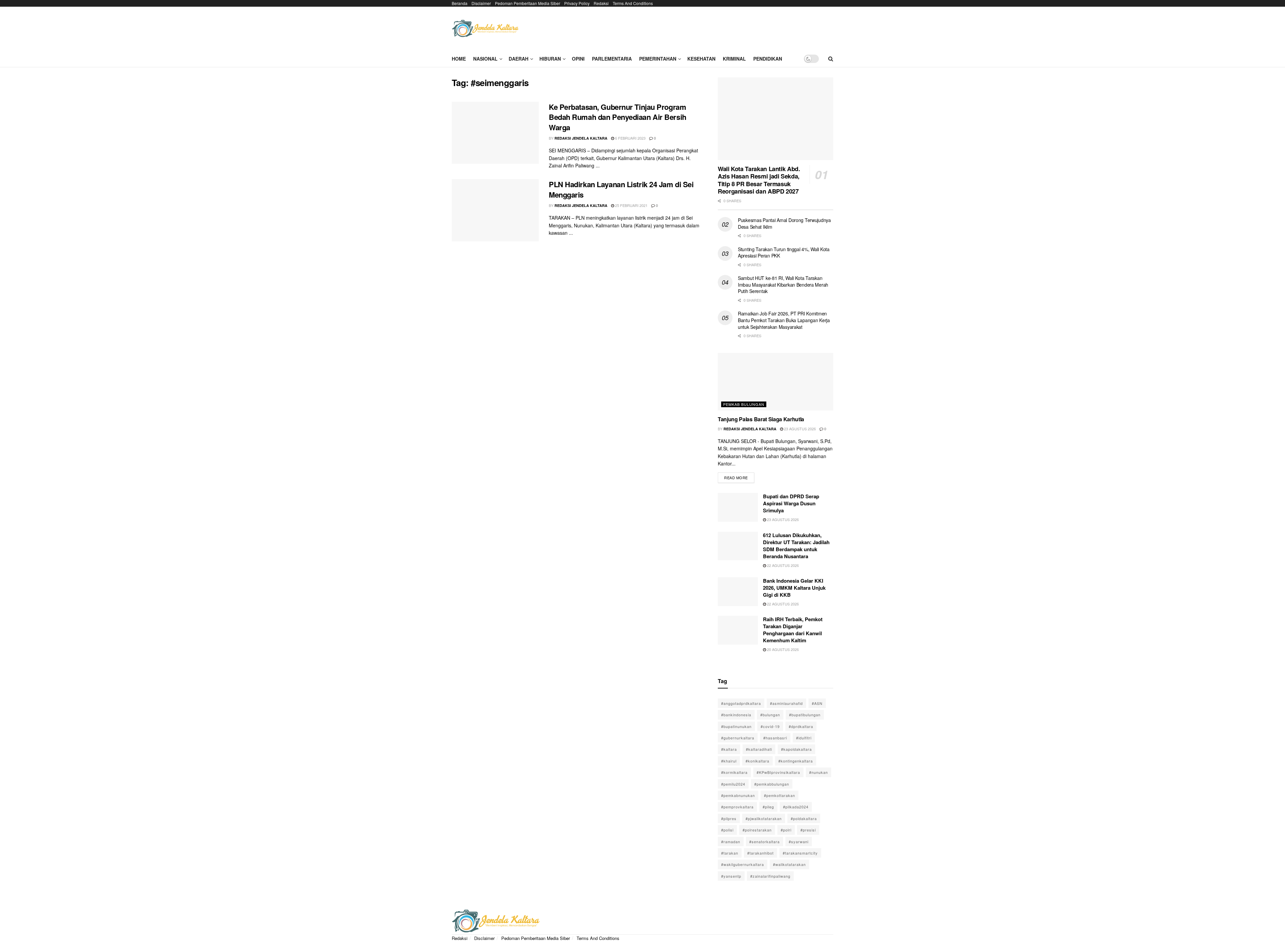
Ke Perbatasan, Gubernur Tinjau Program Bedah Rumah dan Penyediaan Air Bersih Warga (617, 117)
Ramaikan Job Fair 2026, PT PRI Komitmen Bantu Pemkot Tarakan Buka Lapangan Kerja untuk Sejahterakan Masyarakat (784, 320)
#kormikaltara (734, 772)
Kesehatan (701, 58)
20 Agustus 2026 (782, 649)
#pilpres (729, 818)
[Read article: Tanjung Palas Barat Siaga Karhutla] (775, 382)
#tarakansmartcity (800, 853)
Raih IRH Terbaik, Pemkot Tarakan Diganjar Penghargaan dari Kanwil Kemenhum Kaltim (793, 629)
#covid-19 (770, 726)
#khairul (729, 760)
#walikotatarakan (789, 864)
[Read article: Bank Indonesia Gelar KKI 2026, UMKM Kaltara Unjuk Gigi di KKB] (738, 591)
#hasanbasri (775, 737)
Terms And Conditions (633, 3)
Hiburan (550, 58)
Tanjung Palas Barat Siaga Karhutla (761, 419)
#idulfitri (803, 737)
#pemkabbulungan (771, 784)
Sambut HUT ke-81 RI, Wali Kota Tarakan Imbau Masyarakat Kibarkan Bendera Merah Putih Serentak (783, 284)
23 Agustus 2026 (799, 428)
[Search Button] (830, 58)
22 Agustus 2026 (782, 565)
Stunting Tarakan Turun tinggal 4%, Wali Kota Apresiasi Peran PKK (784, 252)
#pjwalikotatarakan (764, 818)
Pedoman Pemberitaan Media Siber (527, 3)
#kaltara (729, 749)
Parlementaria (612, 58)
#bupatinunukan (736, 726)
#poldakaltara (804, 818)
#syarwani (798, 841)
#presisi (808, 829)
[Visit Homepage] (485, 29)
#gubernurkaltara (737, 737)
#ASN (817, 703)
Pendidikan (767, 58)
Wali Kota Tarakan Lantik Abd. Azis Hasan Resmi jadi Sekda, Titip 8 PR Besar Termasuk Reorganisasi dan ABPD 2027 (759, 180)
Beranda (459, 3)
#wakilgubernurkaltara (742, 864)
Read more (739, 476)
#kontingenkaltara (795, 760)
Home (459, 58)
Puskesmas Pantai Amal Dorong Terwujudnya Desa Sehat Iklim (784, 223)
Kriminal (734, 58)
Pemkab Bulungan (743, 404)
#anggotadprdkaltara (741, 703)
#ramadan (730, 841)
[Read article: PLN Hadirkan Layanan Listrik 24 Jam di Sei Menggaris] (495, 210)
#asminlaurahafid (786, 703)
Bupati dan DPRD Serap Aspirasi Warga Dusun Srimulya (791, 503)
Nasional (485, 58)
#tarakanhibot (760, 853)
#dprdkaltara (801, 726)
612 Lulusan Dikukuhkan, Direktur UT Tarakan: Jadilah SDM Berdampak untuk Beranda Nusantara (796, 545)
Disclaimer (481, 3)
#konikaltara (757, 760)
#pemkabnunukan (738, 795)
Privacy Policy (577, 3)
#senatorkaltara (764, 841)
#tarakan (729, 853)
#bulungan (770, 714)
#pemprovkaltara (737, 806)
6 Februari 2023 (630, 138)
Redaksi (601, 3)
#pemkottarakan (779, 795)
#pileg (768, 806)
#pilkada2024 (795, 806)
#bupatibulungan (805, 714)
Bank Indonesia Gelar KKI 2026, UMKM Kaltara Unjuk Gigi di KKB (794, 587)
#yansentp (731, 876)
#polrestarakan (757, 829)
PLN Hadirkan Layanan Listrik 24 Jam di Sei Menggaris (621, 189)
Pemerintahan (657, 58)
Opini (578, 58)
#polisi (727, 829)
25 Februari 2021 (631, 205)
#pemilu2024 (733, 784)
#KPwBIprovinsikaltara (778, 772)
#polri (786, 829)
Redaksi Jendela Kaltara (580, 138)
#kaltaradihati (759, 749)
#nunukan (818, 772)
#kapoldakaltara (796, 749)
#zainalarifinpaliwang (770, 876)
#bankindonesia (736, 714)
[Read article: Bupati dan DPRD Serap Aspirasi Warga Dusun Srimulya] (738, 507)
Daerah (518, 58)
